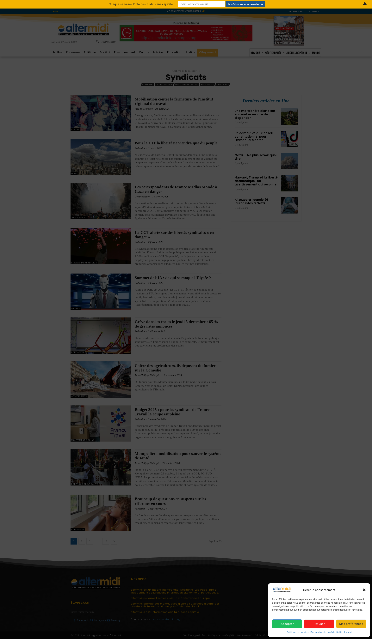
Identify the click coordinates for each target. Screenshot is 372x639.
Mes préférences (351, 624)
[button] (364, 590)
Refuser (319, 624)
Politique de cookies (297, 632)
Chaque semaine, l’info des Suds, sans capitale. (141, 4)
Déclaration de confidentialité (326, 632)
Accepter (287, 624)
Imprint (348, 632)
